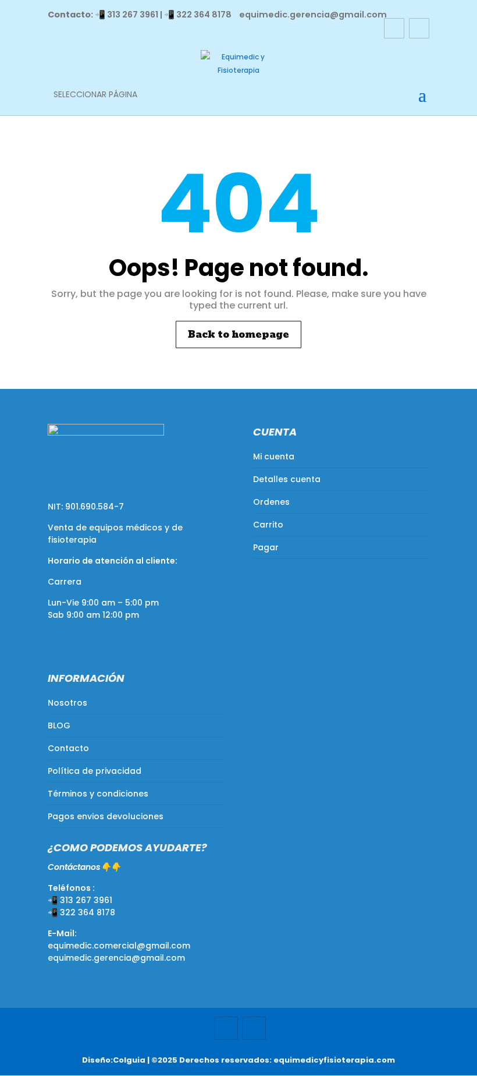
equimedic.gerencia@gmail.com (116, 958)
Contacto (68, 748)
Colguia (129, 1060)
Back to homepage (238, 334)
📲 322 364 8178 (198, 14)
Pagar (266, 547)
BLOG (59, 725)
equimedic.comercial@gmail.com (119, 945)
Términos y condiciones (98, 793)
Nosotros (67, 703)
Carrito (268, 524)
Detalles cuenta (287, 479)
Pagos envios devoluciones (105, 816)
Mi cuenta (273, 456)
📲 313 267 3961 (126, 14)
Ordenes (271, 502)
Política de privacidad (94, 771)
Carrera (64, 581)
